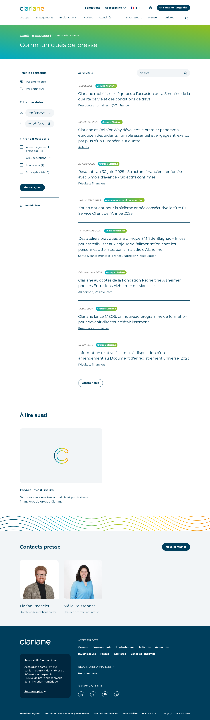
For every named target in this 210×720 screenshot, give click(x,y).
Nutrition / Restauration (140, 256)
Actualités (105, 17)
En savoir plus (33, 691)
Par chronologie (36, 81)
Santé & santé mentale (94, 256)
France (124, 105)
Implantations (67, 17)
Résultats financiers (91, 183)
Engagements (44, 17)
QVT (114, 105)
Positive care (104, 292)
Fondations (92, 7)
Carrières (168, 17)
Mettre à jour (32, 187)
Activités (88, 17)
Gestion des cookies (106, 713)
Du (22, 112)
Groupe (25, 17)
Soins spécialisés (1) (37, 172)
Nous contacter (176, 546)
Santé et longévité (175, 7)
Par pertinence (35, 89)
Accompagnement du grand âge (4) (39, 149)
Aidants (83, 147)
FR (137, 7)
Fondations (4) (35, 165)
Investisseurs (134, 17)
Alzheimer (85, 292)
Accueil (24, 35)
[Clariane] (32, 8)
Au (21, 123)
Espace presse (40, 35)
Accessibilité (113, 7)
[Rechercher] (185, 73)
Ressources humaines (93, 105)
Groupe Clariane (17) (39, 158)
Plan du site (149, 713)
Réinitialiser (32, 205)
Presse (152, 17)
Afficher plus (90, 383)
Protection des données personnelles (67, 713)
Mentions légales (30, 713)
